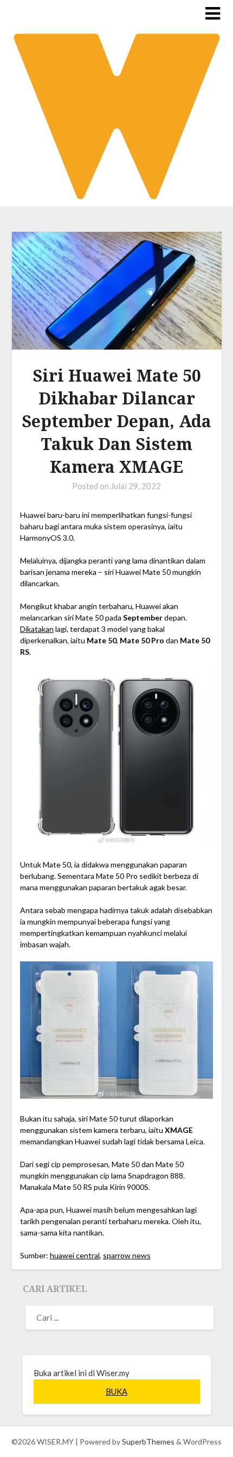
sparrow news (127, 1255)
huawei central (75, 1255)
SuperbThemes (148, 1441)
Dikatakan (37, 629)
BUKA (116, 1391)
